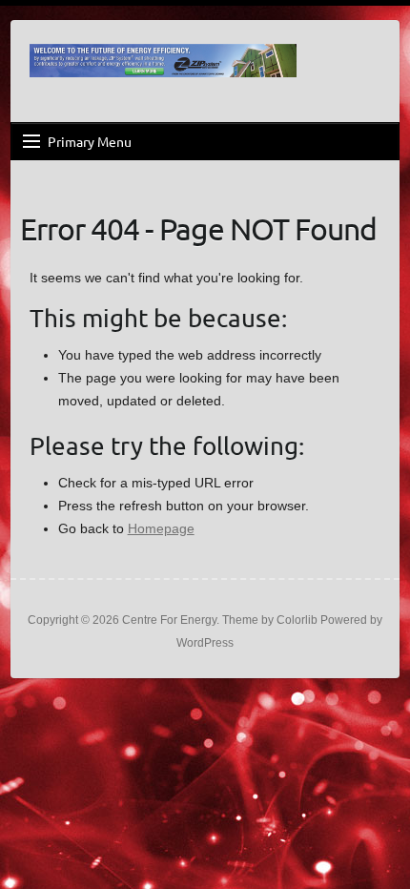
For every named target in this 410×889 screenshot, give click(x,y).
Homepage (161, 528)
